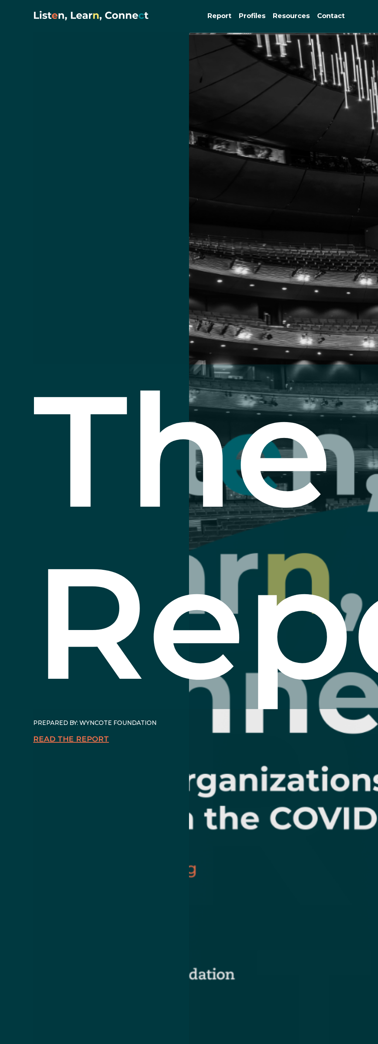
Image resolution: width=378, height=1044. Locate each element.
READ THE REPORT (71, 739)
